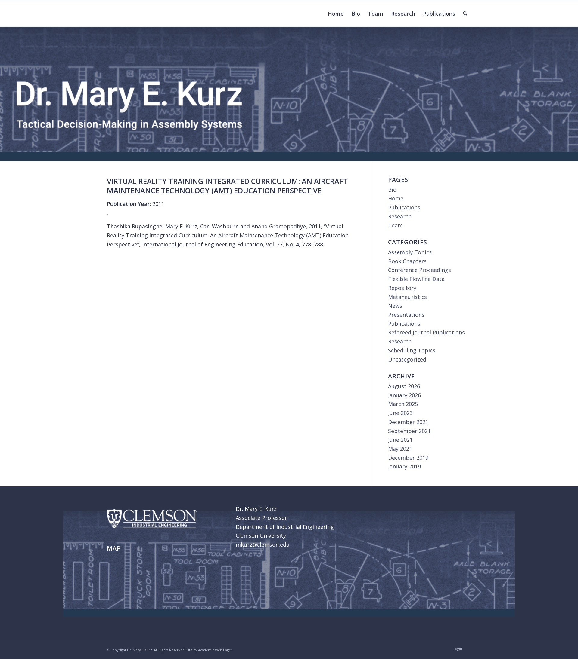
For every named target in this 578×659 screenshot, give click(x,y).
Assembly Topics (410, 252)
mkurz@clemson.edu (263, 544)
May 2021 (400, 448)
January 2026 (404, 395)
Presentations (406, 314)
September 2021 (409, 431)
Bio (392, 189)
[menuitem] (336, 13)
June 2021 (400, 439)
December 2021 (408, 422)
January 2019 (404, 466)
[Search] (465, 13)
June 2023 (400, 412)
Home (395, 198)
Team (395, 225)
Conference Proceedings (419, 269)
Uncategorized (407, 359)
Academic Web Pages (215, 650)
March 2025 (403, 403)
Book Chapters (407, 261)
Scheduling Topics (411, 350)
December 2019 (408, 457)
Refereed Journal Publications (426, 332)
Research (400, 216)
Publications (404, 207)
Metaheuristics (407, 297)
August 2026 (404, 386)
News (395, 305)
